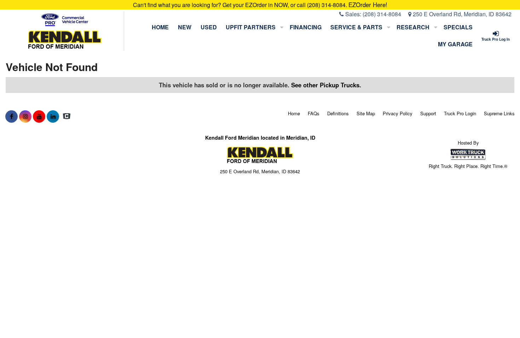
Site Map (366, 113)
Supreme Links (499, 113)
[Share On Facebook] (11, 116)
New (184, 27)
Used (209, 27)
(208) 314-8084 (382, 14)
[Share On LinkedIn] (53, 116)
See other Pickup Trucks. (326, 85)
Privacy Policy (397, 113)
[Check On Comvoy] (66, 116)
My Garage (455, 44)
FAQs (313, 113)
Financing (306, 27)
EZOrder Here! (367, 4)
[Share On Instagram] (25, 116)
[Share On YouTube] (39, 116)
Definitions (338, 113)
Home (160, 27)
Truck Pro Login (460, 113)
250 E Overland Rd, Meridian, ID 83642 (461, 14)
